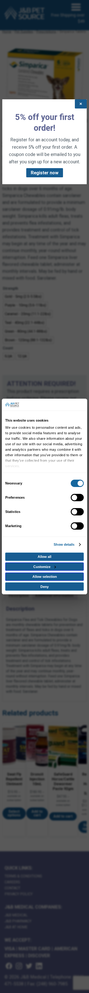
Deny (44, 587)
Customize (41, 567)
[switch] (77, 497)
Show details (64, 544)
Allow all (44, 557)
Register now (44, 172)
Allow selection (44, 577)
